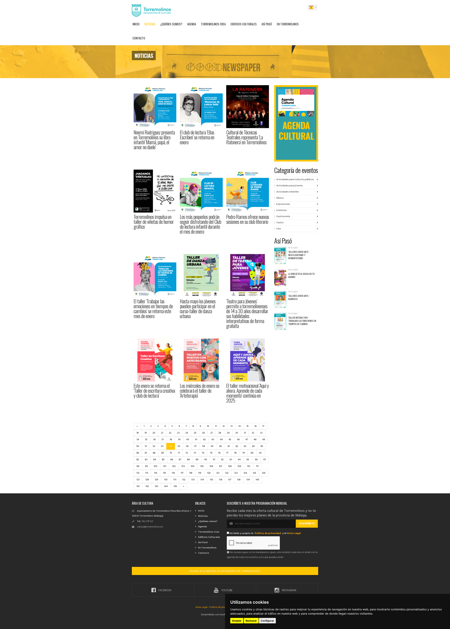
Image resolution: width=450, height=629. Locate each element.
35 (146, 440)
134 (202, 480)
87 (180, 460)
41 (196, 440)
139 (248, 480)
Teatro (280, 223)
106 (211, 466)
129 (156, 480)
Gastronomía (283, 216)
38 (170, 440)
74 (203, 453)
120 (209, 473)
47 (246, 440)
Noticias (149, 24)
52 (154, 446)
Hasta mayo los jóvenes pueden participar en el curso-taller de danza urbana (198, 309)
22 (170, 433)
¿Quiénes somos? (171, 24)
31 (245, 433)
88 (188, 460)
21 (162, 433)
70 (171, 453)
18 (137, 433)
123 (236, 473)
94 (239, 460)
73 (195, 453)
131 (174, 480)
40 (187, 440)
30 (236, 433)
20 (154, 433)
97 (264, 460)
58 (203, 446)
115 (164, 473)
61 (229, 446)
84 (154, 460)
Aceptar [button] (237, 620)
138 (238, 480)
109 (239, 466)
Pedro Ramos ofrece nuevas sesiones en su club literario (247, 219)
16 (255, 426)
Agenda (191, 24)
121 (217, 473)
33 (261, 433)
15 (247, 426)
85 (163, 460)
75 (211, 453)
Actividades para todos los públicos (295, 180)
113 (146, 473)
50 (137, 446)
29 (228, 433)
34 (137, 440)
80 (252, 453)
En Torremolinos (288, 24)
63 (245, 446)
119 (199, 473)
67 (146, 453)
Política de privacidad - (221, 607)
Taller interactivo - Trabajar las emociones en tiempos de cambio (302, 321)
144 (166, 486)
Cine (278, 229)
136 (220, 480)
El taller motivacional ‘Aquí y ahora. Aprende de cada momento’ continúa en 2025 (247, 393)
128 (147, 480)
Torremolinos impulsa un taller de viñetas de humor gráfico (154, 221)
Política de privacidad (268, 533)
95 (247, 460)
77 (227, 453)
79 (243, 453)
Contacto (139, 38)
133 (193, 480)
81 (260, 453)
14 (239, 426)
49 (263, 440)
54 (170, 446)
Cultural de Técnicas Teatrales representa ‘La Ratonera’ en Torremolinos (246, 137)
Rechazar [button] (251, 620)
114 (155, 473)
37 (162, 440)
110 (248, 466)
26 (203, 433)
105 (202, 466)
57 (195, 446)
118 (190, 473)
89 (197, 460)
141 (138, 486)
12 (224, 426)
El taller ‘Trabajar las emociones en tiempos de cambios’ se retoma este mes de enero (153, 309)
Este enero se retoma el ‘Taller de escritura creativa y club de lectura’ (154, 390)
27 (211, 433)
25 (195, 433)
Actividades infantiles (287, 192)
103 (183, 466)
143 (156, 486)
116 (173, 473)
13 (231, 426)
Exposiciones (283, 204)
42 (204, 440)
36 (154, 440)
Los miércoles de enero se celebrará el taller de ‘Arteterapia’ (199, 390)
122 (227, 473)
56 (187, 446)
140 (257, 480)
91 (214, 460)
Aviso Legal (294, 533)
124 (245, 473)
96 (256, 460)
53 (162, 446)
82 (137, 460)
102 (174, 466)
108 (230, 466)
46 (238, 440)
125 (254, 473)
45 (230, 440)
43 (212, 440)
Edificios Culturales (244, 24)
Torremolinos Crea (213, 24)
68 (154, 453)
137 (229, 480)
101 (164, 466)
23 (178, 433)
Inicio (136, 24)
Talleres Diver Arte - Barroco (299, 297)
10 (208, 426)
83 (146, 460)
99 (146, 466)
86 (171, 460)
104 (192, 466)
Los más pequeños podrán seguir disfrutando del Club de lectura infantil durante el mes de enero (200, 224)
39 (179, 440)
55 (179, 446)
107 (220, 466)
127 (138, 480)
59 (212, 446)
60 (220, 446)
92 (222, 460)
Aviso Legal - (202, 607)
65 (262, 446)
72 (187, 453)
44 (221, 440)
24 (186, 433)
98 (137, 466)
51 (146, 446)
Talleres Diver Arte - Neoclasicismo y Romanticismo (299, 255)
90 (205, 460)
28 (219, 433)
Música (280, 198)
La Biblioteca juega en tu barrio (301, 275)
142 (147, 486)
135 (211, 480)
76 (219, 453)
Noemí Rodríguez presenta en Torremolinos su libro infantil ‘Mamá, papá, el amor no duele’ (154, 140)
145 (175, 486)
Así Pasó (267, 24)
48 (255, 440)
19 (145, 433)
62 (237, 446)
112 (137, 473)
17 (263, 426)
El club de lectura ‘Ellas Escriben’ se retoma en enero (197, 137)
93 (230, 460)
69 (162, 453)
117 (182, 473)
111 (257, 466)
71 (179, 453)
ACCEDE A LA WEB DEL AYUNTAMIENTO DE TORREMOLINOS (225, 571)
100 (155, 466)
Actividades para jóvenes (289, 186)
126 (263, 473)
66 (137, 453)
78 (235, 453)
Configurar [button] (267, 620)
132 (183, 480)
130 (166, 480)
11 (216, 426)
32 (253, 433)
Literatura (281, 210)
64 (253, 446)
